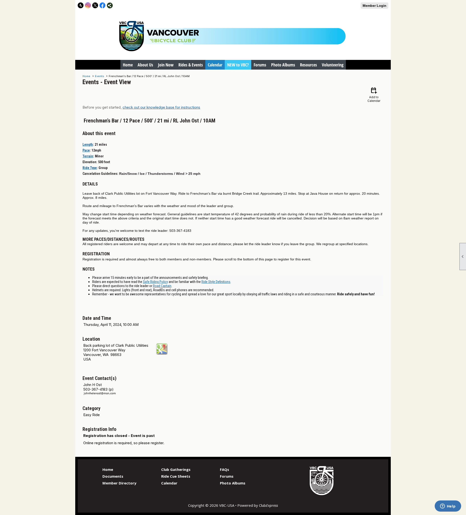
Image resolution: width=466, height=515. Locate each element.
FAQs (224, 469)
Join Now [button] (166, 65)
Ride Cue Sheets (175, 476)
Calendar (215, 65)
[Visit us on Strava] (81, 5)
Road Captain (162, 286)
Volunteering (332, 65)
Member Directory (119, 483)
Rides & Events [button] (190, 65)
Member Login (374, 6)
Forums (260, 65)
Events (99, 76)
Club (268, 505)
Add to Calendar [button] (373, 94)
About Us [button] (145, 65)
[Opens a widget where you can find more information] (447, 506)
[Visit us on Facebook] (103, 5)
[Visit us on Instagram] (88, 5)
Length (88, 144)
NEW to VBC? (238, 65)
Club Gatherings (176, 469)
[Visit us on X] (95, 5)
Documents (112, 476)
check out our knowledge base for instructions (161, 107)
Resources (308, 65)
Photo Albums (283, 65)
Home (128, 65)
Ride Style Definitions (215, 282)
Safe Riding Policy (155, 282)
